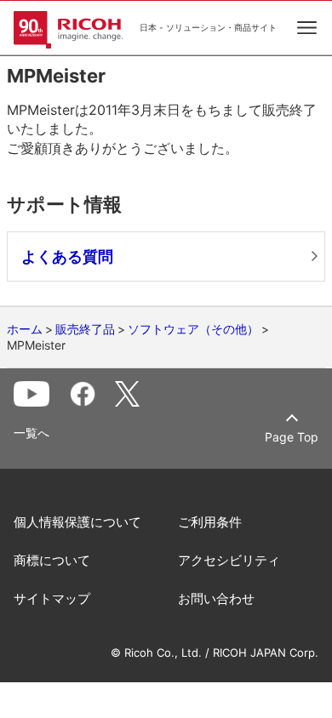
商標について (52, 560)
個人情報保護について (77, 522)
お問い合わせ (216, 598)
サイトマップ (52, 598)
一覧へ (31, 433)
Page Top (291, 437)
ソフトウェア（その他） (193, 329)
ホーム (25, 329)
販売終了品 (85, 329)
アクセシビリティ (229, 560)
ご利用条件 (210, 522)
